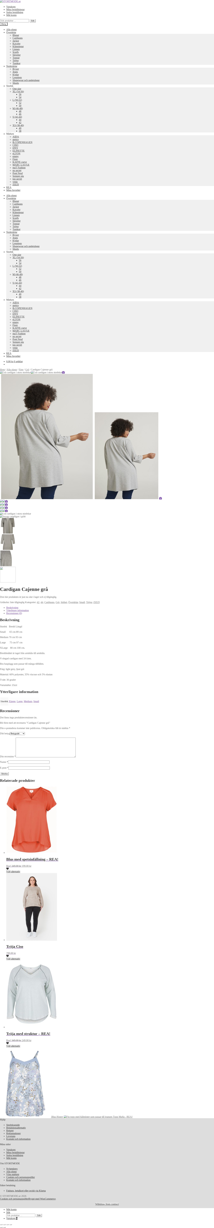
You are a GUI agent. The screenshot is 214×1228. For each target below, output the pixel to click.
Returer (10, 1130)
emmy (16, 156)
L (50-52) (17, 100)
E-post (4, 767)
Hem (2, 369)
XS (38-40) (18, 125)
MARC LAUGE (21, 164)
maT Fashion (19, 167)
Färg (21, 369)
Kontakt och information (18, 1139)
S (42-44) (17, 117)
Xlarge (12, 701)
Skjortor (17, 55)
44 (20, 119)
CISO (15, 145)
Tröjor (16, 60)
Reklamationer (13, 1133)
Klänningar (18, 46)
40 (20, 128)
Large (20, 701)
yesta (15, 181)
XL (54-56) (18, 91)
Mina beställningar (15, 9)
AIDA (16, 136)
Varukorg (11, 6)
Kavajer (16, 43)
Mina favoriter (13, 190)
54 (20, 97)
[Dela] (7, 1224)
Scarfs (16, 52)
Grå (27, 369)
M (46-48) (18, 108)
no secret (17, 170)
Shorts (16, 83)
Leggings (17, 77)
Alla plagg (11, 29)
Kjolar (16, 74)
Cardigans (18, 38)
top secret (17, 179)
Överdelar (11, 32)
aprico (16, 139)
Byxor (16, 69)
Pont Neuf (18, 173)
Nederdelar (11, 66)
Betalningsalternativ (16, 1127)
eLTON (16, 153)
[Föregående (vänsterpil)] (1, 1227)
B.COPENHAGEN (22, 142)
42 (20, 122)
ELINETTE (19, 150)
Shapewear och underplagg (26, 80)
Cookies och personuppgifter (20, 1177)
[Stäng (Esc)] (10, 1224)
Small (82, 602)
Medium (28, 701)
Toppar (16, 57)
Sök (32, 21)
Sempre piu (18, 176)
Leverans (10, 1136)
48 (20, 111)
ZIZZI (16, 184)
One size (17, 88)
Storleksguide (13, 1125)
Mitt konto (11, 15)
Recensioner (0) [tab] (14, 613)
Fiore (15, 159)
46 (20, 114)
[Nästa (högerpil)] (4, 1227)
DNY (15, 148)
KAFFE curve (20, 162)
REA (8, 187)
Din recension (8, 756)
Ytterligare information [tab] (17, 610)
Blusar (16, 35)
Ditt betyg (5, 733)
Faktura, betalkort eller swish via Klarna (26, 1190)
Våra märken (12, 1174)
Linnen (16, 49)
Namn (4, 762)
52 (20, 102)
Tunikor (16, 63)
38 (20, 131)
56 (20, 94)
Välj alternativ (13, 871)
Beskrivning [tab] (12, 607)
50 (20, 105)
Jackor (16, 40)
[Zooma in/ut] (1, 1224)
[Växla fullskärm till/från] (4, 1224)
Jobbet (64, 602)
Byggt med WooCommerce (42, 1198)
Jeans (15, 71)
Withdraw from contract (107, 1204)
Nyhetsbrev (12, 1168)
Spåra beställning (14, 12)
